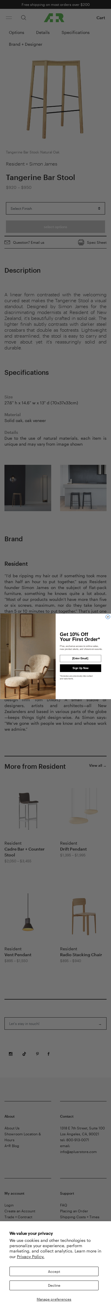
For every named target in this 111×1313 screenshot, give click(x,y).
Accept (54, 1271)
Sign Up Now (80, 668)
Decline (54, 1285)
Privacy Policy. (30, 1256)
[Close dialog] (108, 617)
